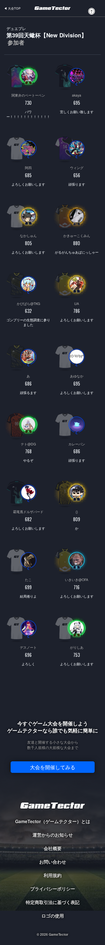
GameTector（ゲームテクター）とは (52, 821)
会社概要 (53, 848)
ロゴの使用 (52, 915)
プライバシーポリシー (52, 888)
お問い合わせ (52, 862)
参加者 (16, 42)
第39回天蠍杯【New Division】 (46, 36)
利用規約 (53, 875)
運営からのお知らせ (52, 835)
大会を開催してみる (52, 767)
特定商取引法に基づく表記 (53, 902)
